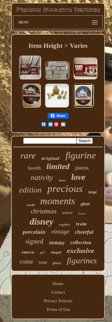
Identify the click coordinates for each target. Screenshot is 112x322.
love (78, 177)
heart (81, 213)
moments (57, 201)
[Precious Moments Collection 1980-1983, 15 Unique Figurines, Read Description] (57, 79)
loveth (34, 168)
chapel (56, 252)
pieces (81, 168)
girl (42, 252)
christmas (44, 211)
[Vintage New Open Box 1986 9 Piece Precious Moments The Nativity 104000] (85, 79)
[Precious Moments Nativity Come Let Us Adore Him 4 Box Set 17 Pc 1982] (30, 79)
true (43, 262)
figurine (80, 155)
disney (41, 221)
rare (28, 155)
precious (65, 188)
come (26, 261)
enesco (28, 252)
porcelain (34, 232)
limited (58, 166)
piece (57, 263)
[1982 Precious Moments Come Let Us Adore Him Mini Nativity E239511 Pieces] (83, 107)
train (81, 224)
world (30, 205)
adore (67, 212)
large (92, 192)
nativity (42, 177)
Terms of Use (58, 309)
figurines (82, 260)
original (50, 158)
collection (80, 242)
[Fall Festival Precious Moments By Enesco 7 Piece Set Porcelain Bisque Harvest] (56, 107)
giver (85, 203)
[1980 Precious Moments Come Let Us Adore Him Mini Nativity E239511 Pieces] (31, 107)
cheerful (84, 232)
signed (34, 241)
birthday (57, 242)
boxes (62, 180)
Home (58, 283)
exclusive (80, 250)
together (64, 225)
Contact (58, 292)
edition (30, 190)
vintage (60, 231)
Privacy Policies (58, 301)
